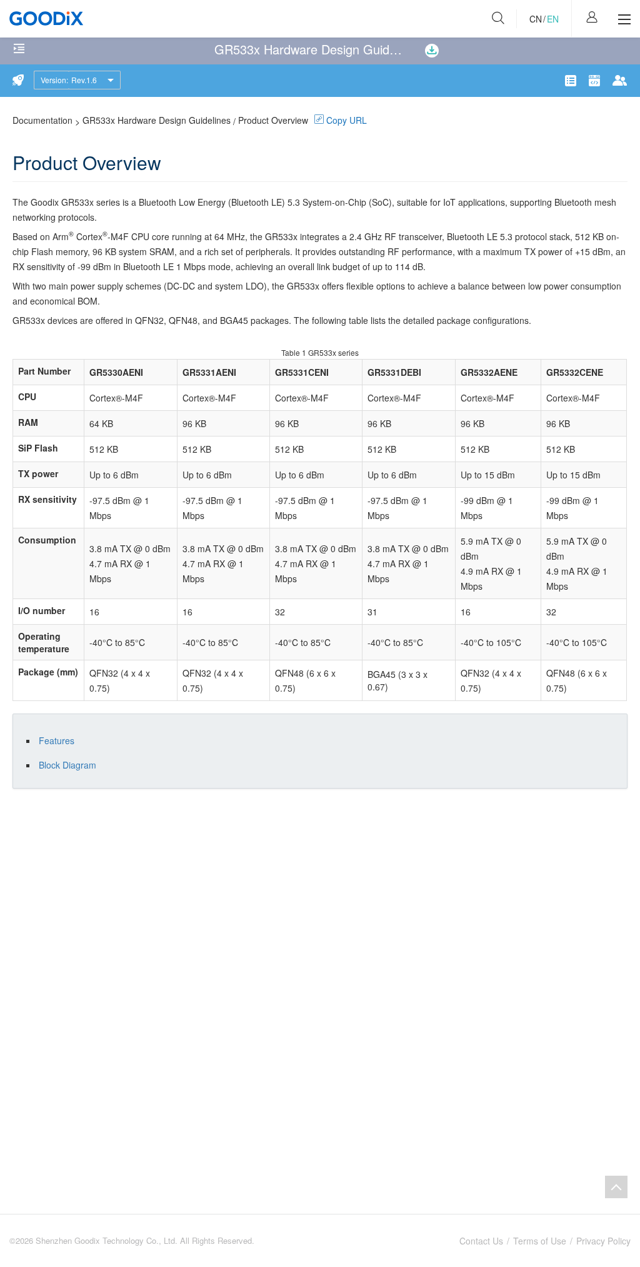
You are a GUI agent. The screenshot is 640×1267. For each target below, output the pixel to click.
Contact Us (481, 1240)
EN (553, 19)
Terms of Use (539, 1240)
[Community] (596, 80)
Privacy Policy (603, 1240)
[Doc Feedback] (620, 80)
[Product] (572, 80)
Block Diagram (67, 765)
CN (535, 19)
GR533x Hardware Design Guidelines (156, 120)
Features (56, 740)
